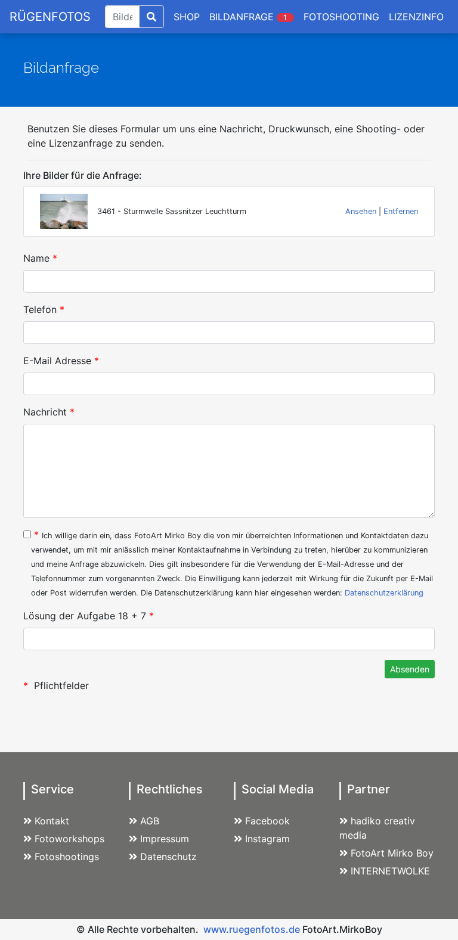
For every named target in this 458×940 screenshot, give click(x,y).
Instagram (267, 839)
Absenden (409, 669)
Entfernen (400, 211)
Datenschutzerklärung (384, 592)
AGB (149, 821)
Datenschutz (168, 857)
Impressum (164, 839)
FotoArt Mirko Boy (392, 853)
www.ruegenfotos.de (251, 929)
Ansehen (360, 211)
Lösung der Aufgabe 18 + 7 (88, 616)
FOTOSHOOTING (341, 17)
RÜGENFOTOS (50, 17)
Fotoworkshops (69, 839)
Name (40, 258)
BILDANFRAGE (249, 17)
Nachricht (49, 412)
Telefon (43, 309)
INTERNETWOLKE (390, 871)
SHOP (187, 17)
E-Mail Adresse (61, 361)
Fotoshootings (67, 857)
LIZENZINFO (416, 17)
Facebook (267, 821)
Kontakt (52, 821)
